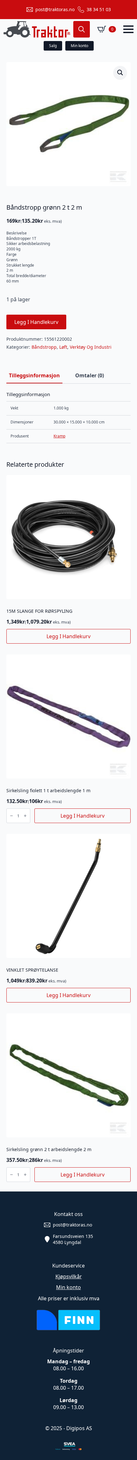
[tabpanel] (68, 417)
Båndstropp (44, 347)
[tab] (34, 375)
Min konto (68, 1287)
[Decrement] (11, 816)
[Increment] (25, 816)
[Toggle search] (81, 29)
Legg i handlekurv (36, 321)
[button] (120, 72)
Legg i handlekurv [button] (68, 636)
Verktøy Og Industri (91, 347)
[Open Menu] (128, 29)
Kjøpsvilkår (68, 1276)
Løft (63, 347)
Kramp (59, 436)
